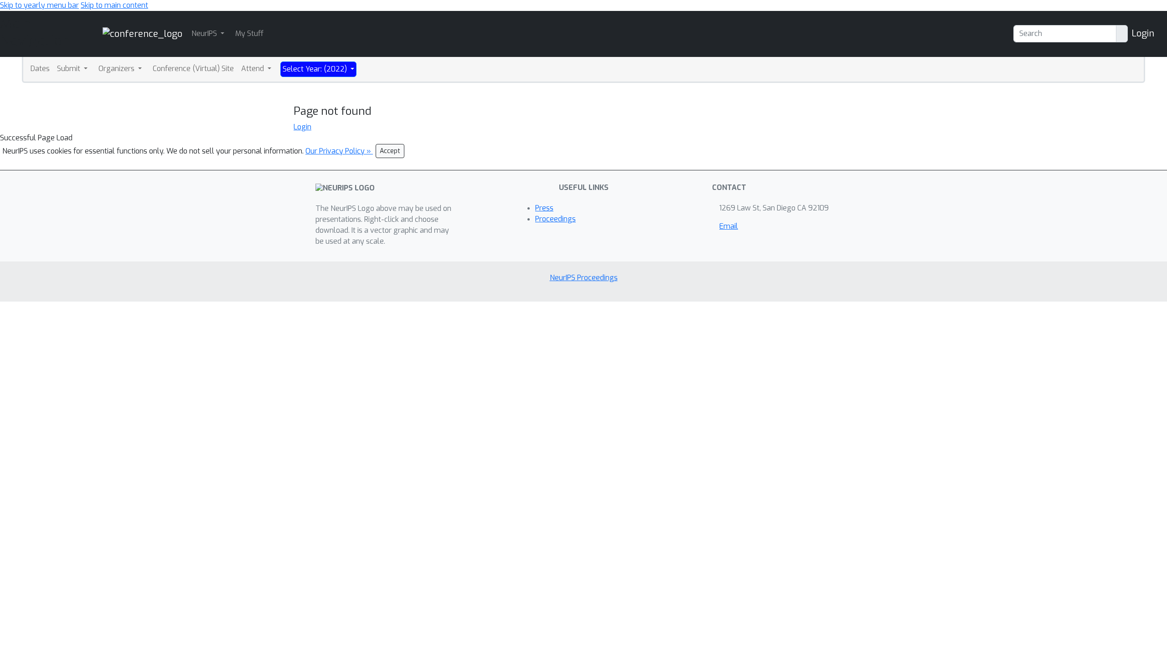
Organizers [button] (117, 68)
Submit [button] (69, 68)
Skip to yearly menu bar (39, 5)
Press (544, 208)
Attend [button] (253, 68)
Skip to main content (114, 5)
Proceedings (555, 219)
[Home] (142, 33)
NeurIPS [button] (205, 33)
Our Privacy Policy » (339, 151)
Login (1142, 33)
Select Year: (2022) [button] (316, 69)
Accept (390, 151)
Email (728, 226)
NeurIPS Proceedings (584, 277)
